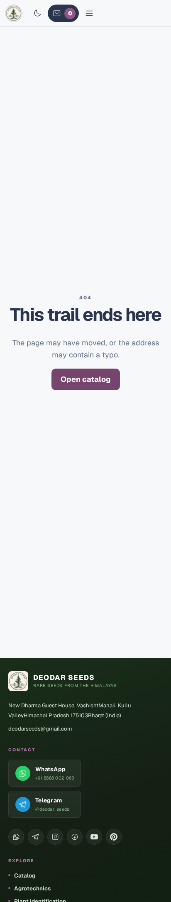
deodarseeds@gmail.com (40, 728)
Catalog (24, 875)
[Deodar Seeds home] (13, 13)
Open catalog (86, 379)
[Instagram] (55, 837)
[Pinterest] (114, 837)
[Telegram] (36, 837)
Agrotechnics (32, 888)
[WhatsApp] (16, 837)
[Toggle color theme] (37, 13)
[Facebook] (75, 837)
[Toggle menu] (89, 13)
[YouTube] (94, 837)
